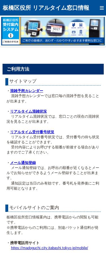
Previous (9, 31)
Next (96, 31)
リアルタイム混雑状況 (28, 111)
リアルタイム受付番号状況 (32, 132)
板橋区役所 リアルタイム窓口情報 (46, 8)
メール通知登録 (23, 163)
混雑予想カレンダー (26, 91)
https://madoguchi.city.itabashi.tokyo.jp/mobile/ (49, 248)
